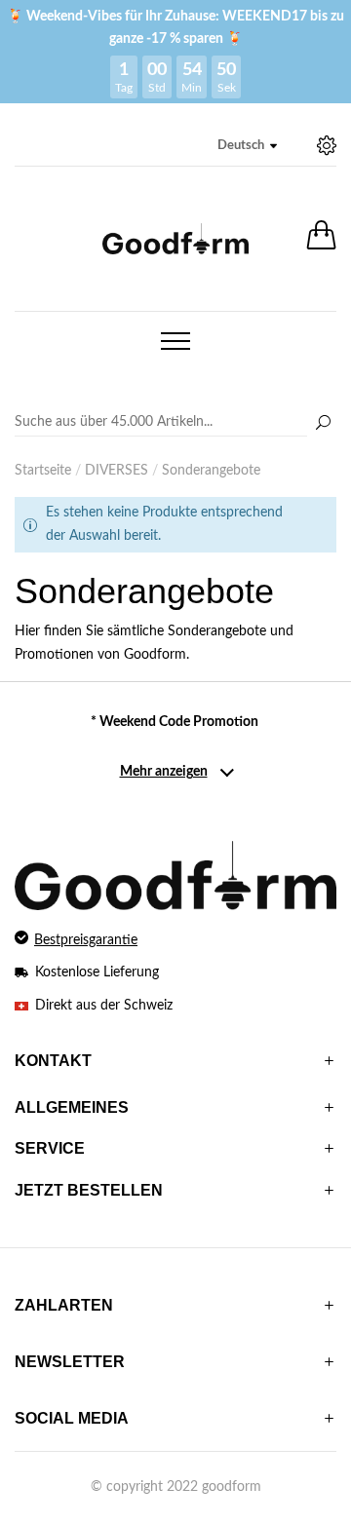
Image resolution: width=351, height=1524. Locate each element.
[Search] (175, 423)
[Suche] (322, 423)
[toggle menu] (175, 341)
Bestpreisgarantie (85, 940)
